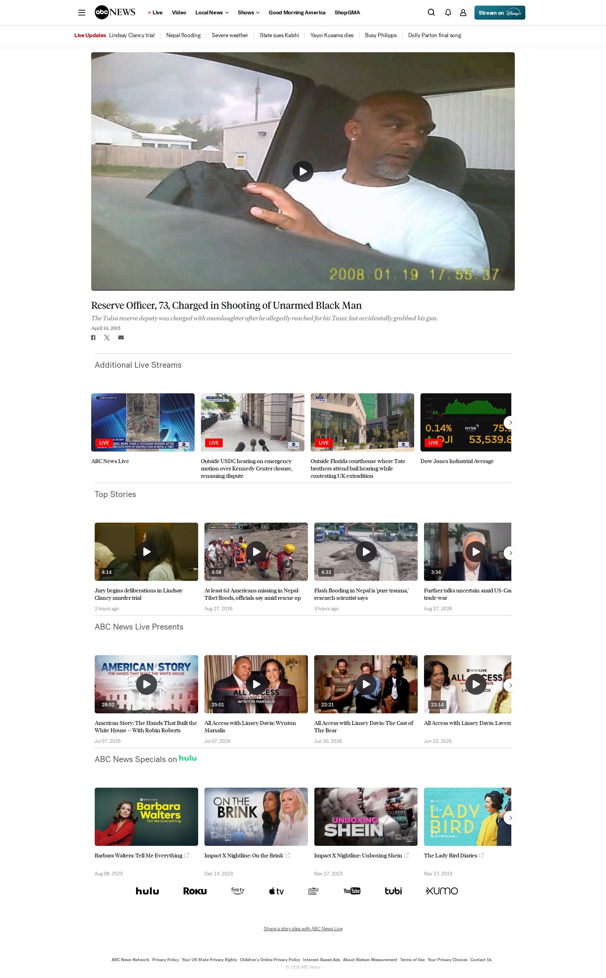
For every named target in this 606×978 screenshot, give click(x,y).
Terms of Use (412, 960)
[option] (143, 436)
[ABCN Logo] (115, 12)
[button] (81, 13)
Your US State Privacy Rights (209, 960)
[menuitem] (132, 35)
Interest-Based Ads (321, 960)
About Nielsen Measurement (370, 960)
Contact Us (481, 960)
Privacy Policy (165, 960)
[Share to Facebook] (93, 338)
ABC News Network (130, 960)
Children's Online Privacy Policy (270, 960)
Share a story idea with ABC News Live (303, 929)
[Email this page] (121, 338)
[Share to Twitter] (107, 338)
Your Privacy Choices (447, 960)
